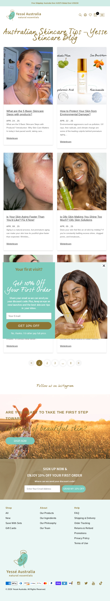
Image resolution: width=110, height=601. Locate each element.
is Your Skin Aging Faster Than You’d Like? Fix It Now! (25, 218)
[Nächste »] (79, 363)
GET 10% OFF (29, 325)
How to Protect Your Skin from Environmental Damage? (78, 113)
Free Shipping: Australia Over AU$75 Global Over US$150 (55, 3)
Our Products (47, 513)
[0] (95, 15)
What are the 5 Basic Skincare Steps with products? (25, 113)
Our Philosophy (48, 523)
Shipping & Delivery (85, 518)
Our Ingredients (48, 518)
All (7, 513)
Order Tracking (82, 523)
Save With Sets (14, 523)
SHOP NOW (20, 441)
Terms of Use (81, 543)
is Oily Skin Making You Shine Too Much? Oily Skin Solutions (81, 218)
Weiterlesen (12, 138)
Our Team (45, 528)
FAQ (76, 513)
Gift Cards (11, 528)
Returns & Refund (83, 528)
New (8, 518)
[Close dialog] (104, 265)
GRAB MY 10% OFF (73, 489)
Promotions (80, 533)
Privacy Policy (81, 538)
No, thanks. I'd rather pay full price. (28, 333)
